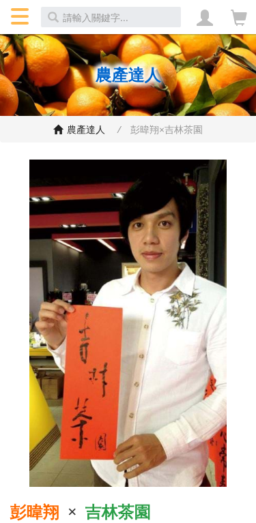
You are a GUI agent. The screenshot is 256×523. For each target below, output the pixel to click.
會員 (205, 17)
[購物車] (239, 18)
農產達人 (87, 129)
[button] (19, 17)
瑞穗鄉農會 (60, 130)
